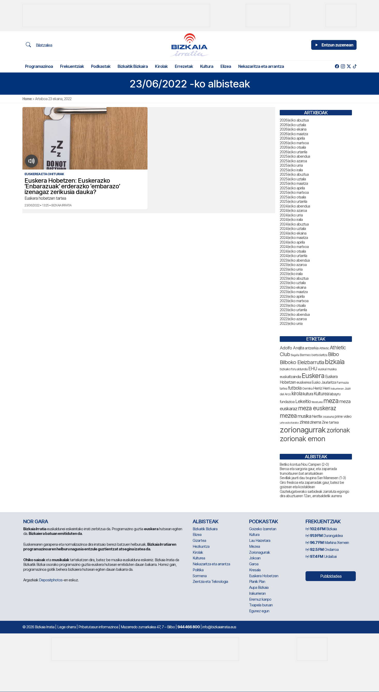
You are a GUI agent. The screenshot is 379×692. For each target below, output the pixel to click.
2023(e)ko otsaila (293, 305)
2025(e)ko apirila (292, 188)
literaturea (317, 402)
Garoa (253, 563)
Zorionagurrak (259, 552)
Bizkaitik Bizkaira (133, 66)
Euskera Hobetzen (263, 575)
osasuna (328, 417)
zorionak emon (302, 438)
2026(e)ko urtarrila (293, 152)
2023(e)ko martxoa (294, 301)
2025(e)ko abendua (295, 156)
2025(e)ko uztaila (293, 179)
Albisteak (205, 521)
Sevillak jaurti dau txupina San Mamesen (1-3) (313, 478)
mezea (288, 415)
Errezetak (184, 66)
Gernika (307, 388)
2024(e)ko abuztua (294, 224)
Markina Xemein (329, 542)
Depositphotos (50, 579)
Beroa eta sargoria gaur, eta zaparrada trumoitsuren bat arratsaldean (308, 471)
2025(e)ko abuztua (294, 174)
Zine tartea (330, 422)
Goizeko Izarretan (262, 528)
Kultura (206, 66)
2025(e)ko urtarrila (293, 201)
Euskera (313, 376)
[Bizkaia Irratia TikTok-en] (355, 66)
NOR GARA (35, 521)
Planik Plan (257, 581)
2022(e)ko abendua (295, 314)
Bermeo (305, 355)
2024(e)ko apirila (292, 242)
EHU (312, 368)
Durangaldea (326, 535)
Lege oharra (66, 626)
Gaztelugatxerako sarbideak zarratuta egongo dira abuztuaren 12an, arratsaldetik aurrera (314, 493)
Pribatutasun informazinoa (98, 626)
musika (304, 416)
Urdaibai (323, 556)
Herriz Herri (321, 388)
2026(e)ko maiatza (294, 134)
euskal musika (327, 369)
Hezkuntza (201, 546)
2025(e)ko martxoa (294, 192)
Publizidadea (330, 576)
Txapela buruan (261, 604)
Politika (198, 569)
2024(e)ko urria (291, 215)
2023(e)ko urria (291, 269)
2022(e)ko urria (291, 323)
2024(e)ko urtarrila (293, 255)
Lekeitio (303, 401)
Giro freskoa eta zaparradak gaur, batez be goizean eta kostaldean (312, 484)
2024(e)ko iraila (291, 219)
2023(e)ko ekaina (293, 287)
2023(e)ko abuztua (294, 278)
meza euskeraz (317, 408)
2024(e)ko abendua (295, 206)
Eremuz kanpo (260, 599)
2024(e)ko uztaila (293, 228)
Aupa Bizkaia (258, 587)
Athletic (324, 348)
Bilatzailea (43, 45)
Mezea (254, 546)
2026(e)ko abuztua (294, 120)
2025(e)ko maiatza (294, 183)
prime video (343, 416)
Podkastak (100, 66)
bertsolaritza (319, 355)
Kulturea (321, 393)
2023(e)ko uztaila (293, 282)
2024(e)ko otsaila (293, 251)
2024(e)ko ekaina (293, 233)
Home (27, 98)
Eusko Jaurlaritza (324, 382)
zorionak (338, 430)
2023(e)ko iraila (291, 273)
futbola (294, 388)
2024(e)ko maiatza (294, 237)
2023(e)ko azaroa (293, 264)
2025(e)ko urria (291, 165)
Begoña (295, 355)
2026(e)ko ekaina (293, 129)
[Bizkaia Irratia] (189, 44)
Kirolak (161, 66)
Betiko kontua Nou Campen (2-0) (304, 464)
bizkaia (334, 362)
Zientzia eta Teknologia (210, 581)
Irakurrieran (337, 388)
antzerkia (311, 348)
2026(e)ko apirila (292, 138)
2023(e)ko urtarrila (293, 310)
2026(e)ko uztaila (293, 125)
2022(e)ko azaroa (293, 319)
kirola (297, 394)
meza (331, 401)
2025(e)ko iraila (291, 170)
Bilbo (333, 354)
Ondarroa (324, 549)
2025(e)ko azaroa (293, 161)
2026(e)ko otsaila (293, 147)
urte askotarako (289, 422)
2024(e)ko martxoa (294, 246)
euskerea (303, 382)
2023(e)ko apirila (292, 296)
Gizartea (199, 540)
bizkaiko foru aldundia (294, 369)
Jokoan (254, 558)
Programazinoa (39, 66)
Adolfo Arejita (292, 347)
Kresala (254, 569)
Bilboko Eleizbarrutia (302, 362)
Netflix (317, 416)
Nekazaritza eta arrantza (261, 66)
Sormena (200, 575)
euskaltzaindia (290, 376)
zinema (315, 422)
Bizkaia (323, 528)
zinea (304, 422)
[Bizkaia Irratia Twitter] (349, 66)
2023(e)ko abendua (295, 260)
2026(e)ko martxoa (294, 143)
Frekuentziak (72, 66)
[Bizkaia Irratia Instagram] (343, 66)
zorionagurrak (303, 429)
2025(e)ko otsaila (293, 197)
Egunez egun (259, 610)
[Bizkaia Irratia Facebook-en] (337, 66)
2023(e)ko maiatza (294, 291)
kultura (308, 393)
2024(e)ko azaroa (293, 210)
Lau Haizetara (259, 540)
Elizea (225, 66)
